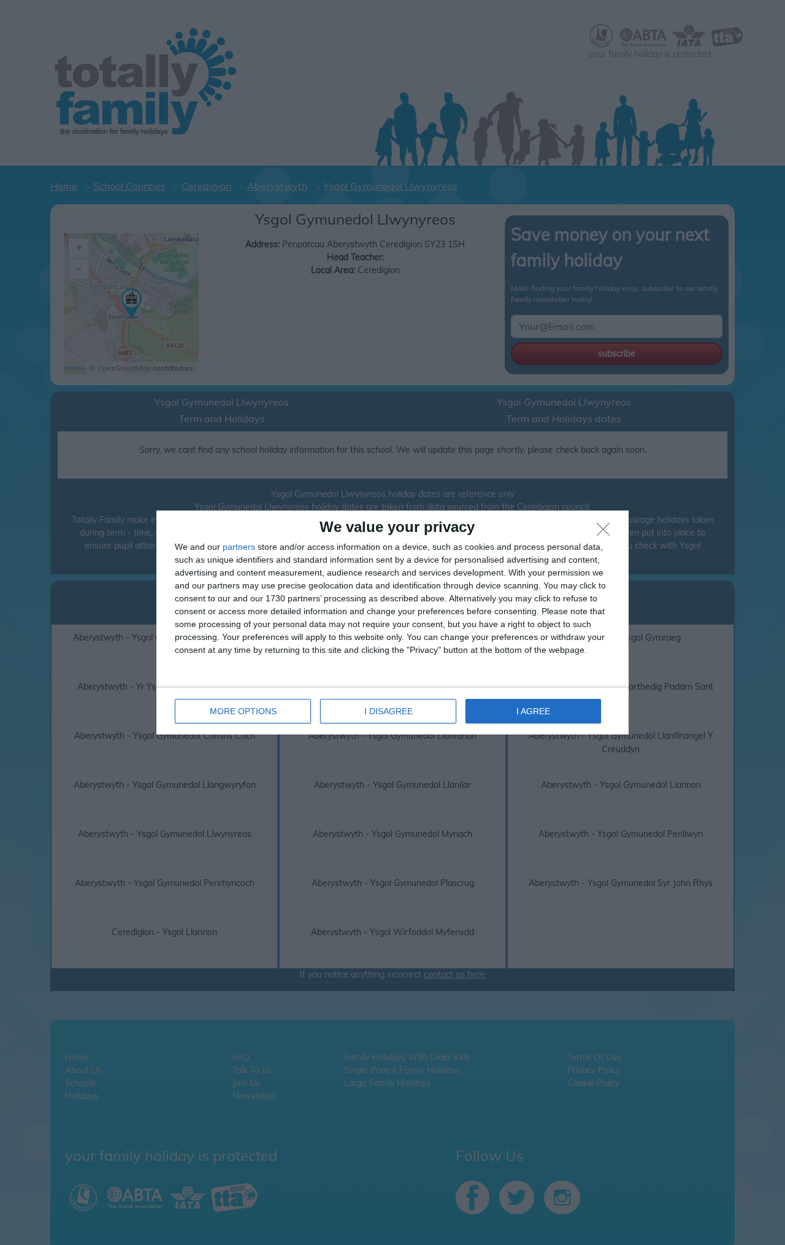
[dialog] (392, 622)
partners (239, 546)
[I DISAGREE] (606, 532)
